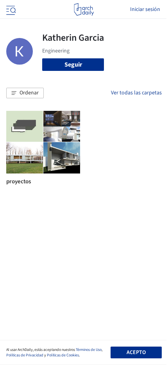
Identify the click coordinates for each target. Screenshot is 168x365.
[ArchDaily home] (84, 9)
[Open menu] (10, 9)
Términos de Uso (89, 349)
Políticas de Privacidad (24, 355)
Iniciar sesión (145, 9)
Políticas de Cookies (63, 355)
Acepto (136, 352)
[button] (25, 93)
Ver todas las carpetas (136, 93)
